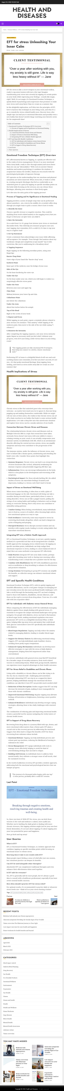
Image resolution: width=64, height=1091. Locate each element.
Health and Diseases (32, 12)
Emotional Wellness (11, 37)
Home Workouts (8, 1011)
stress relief (39, 892)
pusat (9, 50)
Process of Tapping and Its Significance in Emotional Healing (30, 128)
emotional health (18, 892)
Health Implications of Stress (19, 131)
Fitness (5, 996)
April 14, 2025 (20, 1079)
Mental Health (7, 1022)
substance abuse (8, 1030)
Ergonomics (7, 989)
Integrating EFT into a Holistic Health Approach (26, 137)
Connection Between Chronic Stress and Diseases (27, 133)
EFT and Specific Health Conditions (21, 139)
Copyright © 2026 (20, 1089)
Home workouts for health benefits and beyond (18, 930)
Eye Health (6, 993)
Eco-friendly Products (10, 978)
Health (5, 1004)
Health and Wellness (9, 1008)
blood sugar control (9, 963)
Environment (7, 985)
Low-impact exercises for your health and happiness (20, 927)
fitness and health (9, 1000)
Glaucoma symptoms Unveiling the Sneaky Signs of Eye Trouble (23, 920)
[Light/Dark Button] (57, 23)
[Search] (61, 23)
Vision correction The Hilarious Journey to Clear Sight (20, 923)
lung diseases (7, 1015)
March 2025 (7, 946)
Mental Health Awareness (11, 1026)
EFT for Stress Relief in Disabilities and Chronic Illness (28, 143)
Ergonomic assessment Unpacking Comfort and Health (51, 1075)
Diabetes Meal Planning (10, 967)
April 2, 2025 (15, 50)
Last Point (12, 147)
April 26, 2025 (20, 1053)
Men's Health (7, 1019)
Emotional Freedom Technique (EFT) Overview (25, 126)
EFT (12, 892)
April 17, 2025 (49, 1067)
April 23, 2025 (49, 1054)
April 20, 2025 (20, 1067)
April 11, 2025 (49, 1080)
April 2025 (6, 943)
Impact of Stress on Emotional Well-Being (25, 135)
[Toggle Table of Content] (47, 123)
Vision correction (8, 1034)
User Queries (13, 150)
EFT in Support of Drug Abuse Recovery (24, 145)
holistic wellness (27, 892)
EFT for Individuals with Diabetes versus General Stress (29, 141)
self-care (34, 892)
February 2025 (8, 950)
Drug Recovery (8, 970)
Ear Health (6, 974)
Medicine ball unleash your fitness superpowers (18, 916)
